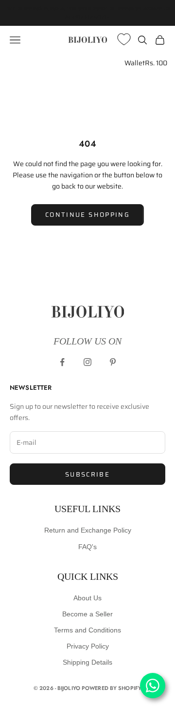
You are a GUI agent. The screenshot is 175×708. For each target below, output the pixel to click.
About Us (87, 598)
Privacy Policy (88, 646)
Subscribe (87, 474)
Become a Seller (87, 614)
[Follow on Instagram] (87, 362)
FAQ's (87, 547)
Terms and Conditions (87, 630)
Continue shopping (87, 215)
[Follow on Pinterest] (113, 362)
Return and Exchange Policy (87, 530)
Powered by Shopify (111, 688)
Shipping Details (87, 662)
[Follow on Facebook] (62, 362)
